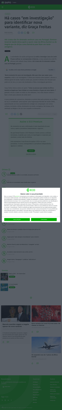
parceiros (17, 196)
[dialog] (31, 205)
